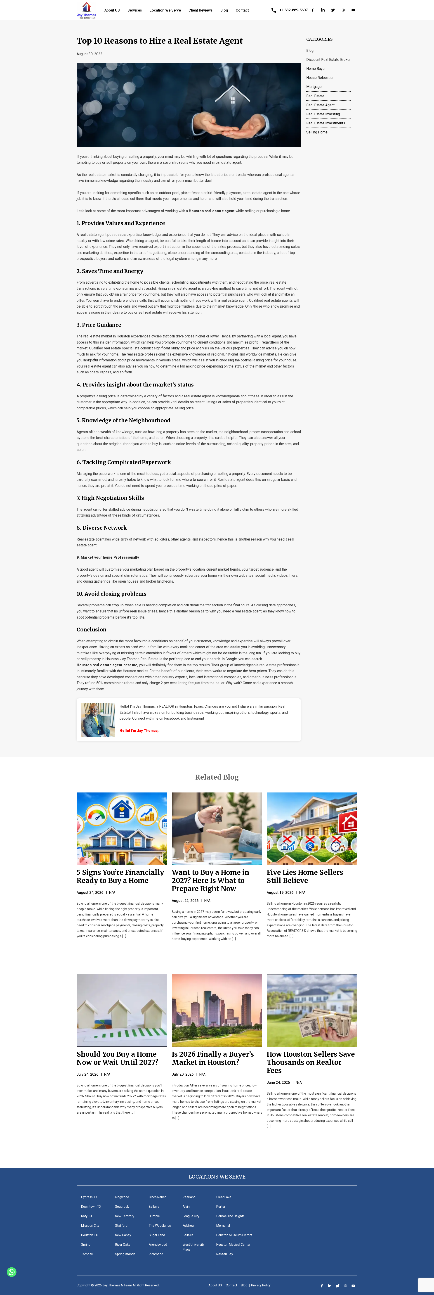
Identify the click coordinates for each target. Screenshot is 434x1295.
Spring (85, 1244)
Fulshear (189, 1225)
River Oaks (122, 1244)
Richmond (156, 1254)
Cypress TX (89, 1197)
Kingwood (122, 1197)
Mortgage (314, 87)
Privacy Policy (261, 1285)
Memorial (223, 1225)
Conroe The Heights (230, 1216)
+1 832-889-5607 (293, 10)
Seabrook (122, 1206)
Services (134, 10)
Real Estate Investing (323, 114)
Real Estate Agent (320, 105)
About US (112, 10)
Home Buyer (316, 68)
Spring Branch (125, 1254)
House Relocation (320, 78)
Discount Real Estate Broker (328, 59)
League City (191, 1216)
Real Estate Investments (325, 123)
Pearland (189, 1197)
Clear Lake (223, 1197)
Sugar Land (157, 1235)
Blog (224, 10)
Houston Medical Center (233, 1244)
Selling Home (317, 132)
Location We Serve (165, 10)
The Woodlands (160, 1225)
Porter (220, 1206)
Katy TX (86, 1216)
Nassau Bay (224, 1254)
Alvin (186, 1206)
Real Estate (315, 96)
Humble (154, 1216)
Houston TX (89, 1235)
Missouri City (90, 1225)
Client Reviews (201, 10)
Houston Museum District (234, 1235)
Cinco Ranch (157, 1197)
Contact (242, 10)
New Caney (123, 1235)
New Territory (124, 1216)
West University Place (194, 1247)
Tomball (87, 1254)
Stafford (121, 1225)
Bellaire (154, 1206)
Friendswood (158, 1244)
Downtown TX (91, 1206)
